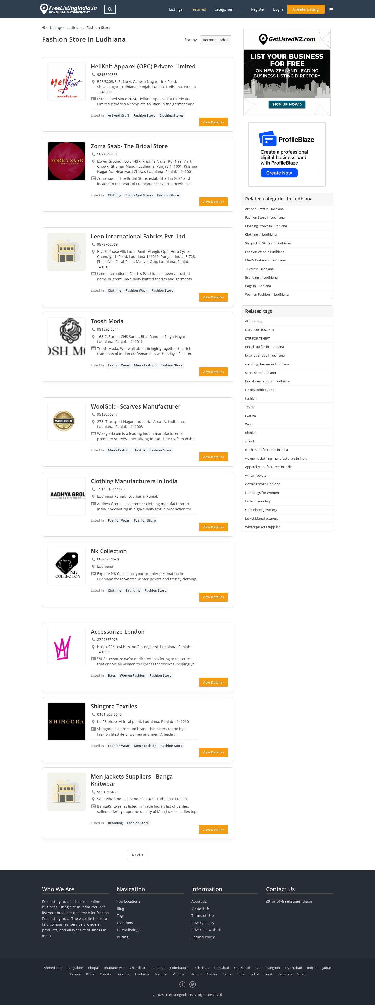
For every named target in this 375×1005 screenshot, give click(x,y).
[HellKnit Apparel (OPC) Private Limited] (66, 82)
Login (278, 9)
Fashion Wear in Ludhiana (264, 251)
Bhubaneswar (114, 967)
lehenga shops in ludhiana (265, 355)
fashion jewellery (258, 501)
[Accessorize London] (66, 647)
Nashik (212, 974)
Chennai (159, 967)
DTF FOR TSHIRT (257, 338)
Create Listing (306, 9)
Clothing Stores (171, 115)
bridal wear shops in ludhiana (267, 381)
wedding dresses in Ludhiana (267, 364)
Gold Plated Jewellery (261, 509)
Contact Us (200, 908)
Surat (268, 974)
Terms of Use (202, 915)
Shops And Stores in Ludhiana (268, 243)
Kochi (90, 974)
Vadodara (285, 974)
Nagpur (196, 974)
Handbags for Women (262, 492)
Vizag (301, 974)
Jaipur (326, 967)
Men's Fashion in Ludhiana (265, 260)
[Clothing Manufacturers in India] (66, 496)
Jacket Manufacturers (261, 518)
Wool (249, 424)
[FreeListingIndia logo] (68, 9)
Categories (223, 9)
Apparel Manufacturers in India (268, 466)
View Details (213, 122)
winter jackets (255, 475)
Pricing (123, 937)
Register (258, 9)
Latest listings (128, 929)
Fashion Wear (136, 290)
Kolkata (105, 974)
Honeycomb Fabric (259, 389)
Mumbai (178, 974)
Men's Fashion (145, 365)
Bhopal (93, 967)
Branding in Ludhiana (261, 277)
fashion (251, 398)
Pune (240, 974)
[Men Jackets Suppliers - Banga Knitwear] (66, 792)
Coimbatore (179, 967)
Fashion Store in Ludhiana (265, 217)
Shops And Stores (139, 195)
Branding (133, 590)
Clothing (114, 195)
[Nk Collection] (66, 566)
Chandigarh (138, 967)
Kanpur (75, 974)
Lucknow (123, 974)
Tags (121, 915)
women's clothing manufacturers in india (276, 458)
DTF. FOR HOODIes (259, 329)
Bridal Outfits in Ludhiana (264, 346)
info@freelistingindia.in (292, 901)
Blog (120, 908)
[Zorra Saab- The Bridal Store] (66, 161)
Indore (312, 967)
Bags (112, 675)
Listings (175, 9)
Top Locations (128, 901)
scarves (250, 415)
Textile (140, 450)
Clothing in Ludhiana (261, 234)
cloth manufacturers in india (266, 449)
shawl (249, 441)
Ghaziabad (242, 967)
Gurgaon (273, 967)
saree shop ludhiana (260, 372)
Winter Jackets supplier (262, 526)
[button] (331, 9)
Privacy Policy (202, 922)
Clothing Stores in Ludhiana (266, 226)
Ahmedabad (53, 967)
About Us (199, 901)
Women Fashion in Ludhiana (267, 294)
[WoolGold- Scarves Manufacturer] (66, 422)
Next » (137, 854)
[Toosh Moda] (66, 336)
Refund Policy (203, 937)
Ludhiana (75, 27)
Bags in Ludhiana (258, 286)
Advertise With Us (206, 929)
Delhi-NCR (201, 967)
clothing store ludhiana (262, 484)
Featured (198, 9)
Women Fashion (132, 675)
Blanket (251, 432)
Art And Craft (118, 115)
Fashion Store (144, 115)
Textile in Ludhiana (259, 269)
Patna (226, 974)
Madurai (161, 974)
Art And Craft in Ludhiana (264, 209)
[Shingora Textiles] (66, 721)
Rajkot (254, 974)
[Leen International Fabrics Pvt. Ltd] (66, 252)
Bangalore (75, 967)
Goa (258, 967)
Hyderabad (293, 967)
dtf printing (253, 321)
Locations (125, 922)
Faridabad (221, 967)
